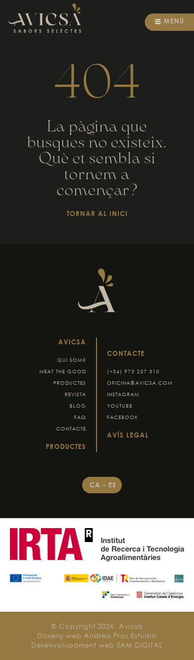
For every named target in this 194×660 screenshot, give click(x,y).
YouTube (119, 406)
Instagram (123, 394)
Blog (78, 406)
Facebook (122, 417)
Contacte (71, 429)
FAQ (80, 417)
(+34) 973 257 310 (133, 371)
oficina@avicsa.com (140, 383)
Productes (69, 383)
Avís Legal (128, 435)
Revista (75, 394)
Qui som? (71, 360)
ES (112, 484)
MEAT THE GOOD (62, 371)
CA (96, 484)
